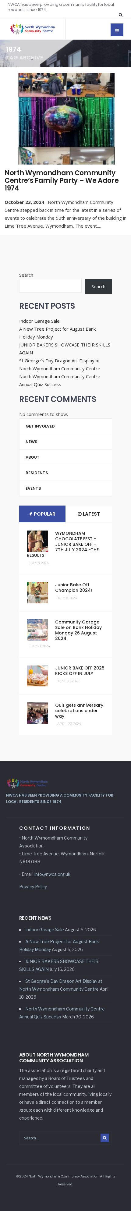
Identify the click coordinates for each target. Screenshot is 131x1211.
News (31, 442)
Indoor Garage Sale (39, 321)
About (33, 457)
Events (33, 488)
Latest (91, 514)
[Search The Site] (122, 15)
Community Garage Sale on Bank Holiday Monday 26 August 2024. (78, 630)
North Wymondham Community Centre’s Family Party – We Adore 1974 (62, 180)
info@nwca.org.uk (52, 874)
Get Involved (40, 426)
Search (26, 275)
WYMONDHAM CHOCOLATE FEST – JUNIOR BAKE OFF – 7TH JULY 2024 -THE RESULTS (63, 544)
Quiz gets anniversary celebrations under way (79, 710)
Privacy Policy (33, 886)
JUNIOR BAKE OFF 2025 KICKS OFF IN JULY (79, 671)
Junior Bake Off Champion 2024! (73, 587)
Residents (37, 473)
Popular (44, 514)
